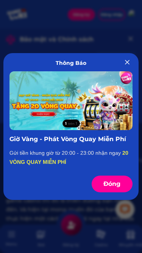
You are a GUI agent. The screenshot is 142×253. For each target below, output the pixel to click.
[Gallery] (70, 100)
